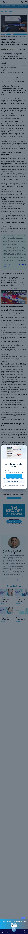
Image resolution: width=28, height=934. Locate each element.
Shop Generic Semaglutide (14, 476)
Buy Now (14, 925)
